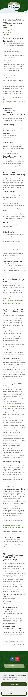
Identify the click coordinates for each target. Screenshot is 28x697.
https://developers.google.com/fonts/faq (12, 300)
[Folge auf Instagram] (17, 659)
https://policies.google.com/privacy (10, 406)
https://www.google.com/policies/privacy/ (12, 303)
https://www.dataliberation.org (9, 417)
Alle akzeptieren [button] (14, 684)
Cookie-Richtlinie (6, 679)
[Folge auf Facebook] (12, 659)
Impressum (14, 679)
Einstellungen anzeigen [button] (14, 693)
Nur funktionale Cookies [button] (14, 689)
